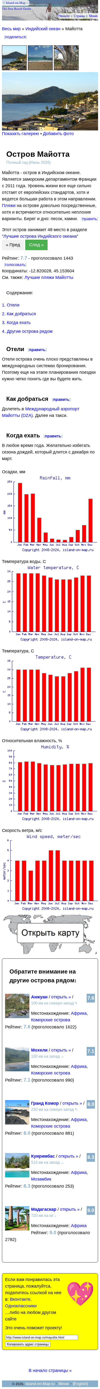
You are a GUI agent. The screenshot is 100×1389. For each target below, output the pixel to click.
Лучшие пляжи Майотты (49, 277)
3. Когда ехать (16, 322)
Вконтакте (20, 1299)
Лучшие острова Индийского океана (40, 236)
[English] (80, 1384)
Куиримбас (43, 1156)
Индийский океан (42, 28)
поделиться (15, 37)
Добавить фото (58, 133)
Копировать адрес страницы (28, 1344)
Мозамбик (41, 1179)
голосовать (15, 265)
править (89, 219)
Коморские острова (50, 1019)
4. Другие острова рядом (27, 331)
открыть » (61, 997)
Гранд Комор (45, 1103)
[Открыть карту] (50, 952)
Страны (79, 16)
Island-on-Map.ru (40, 1384)
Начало (63, 16)
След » (36, 244)
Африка (79, 1013)
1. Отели (10, 305)
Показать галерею (20, 133)
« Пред (13, 244)
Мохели (39, 1050)
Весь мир (11, 28)
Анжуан (39, 997)
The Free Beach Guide (16, 8)
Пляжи (9, 205)
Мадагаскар (43, 1209)
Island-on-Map (15, 2)
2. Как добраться (19, 313)
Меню (93, 16)
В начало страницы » (50, 1370)
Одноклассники (21, 1305)
